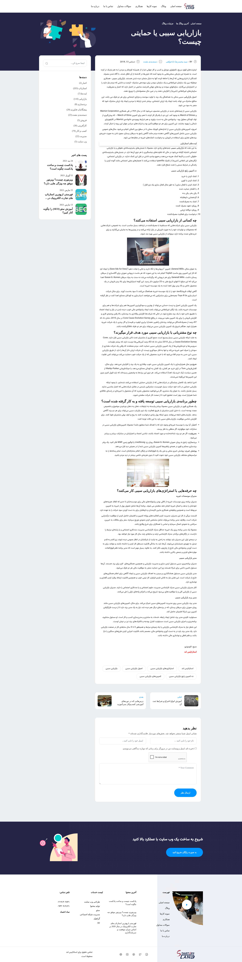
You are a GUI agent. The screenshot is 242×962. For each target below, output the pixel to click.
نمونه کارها (152, 6)
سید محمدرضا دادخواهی (177, 62)
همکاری (139, 6)
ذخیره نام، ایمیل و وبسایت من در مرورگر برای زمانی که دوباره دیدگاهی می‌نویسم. (158, 748)
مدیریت (83, 136)
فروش (83, 120)
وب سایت (82, 141)
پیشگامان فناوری (79, 109)
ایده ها (84, 93)
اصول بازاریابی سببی (134, 668)
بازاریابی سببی (111, 668)
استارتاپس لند (187, 668)
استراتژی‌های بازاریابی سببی (162, 668)
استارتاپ (82, 88)
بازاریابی (83, 99)
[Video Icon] (187, 905)
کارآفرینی (82, 125)
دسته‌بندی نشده (150, 62)
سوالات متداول (124, 6)
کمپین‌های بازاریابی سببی (150, 676)
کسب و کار (81, 131)
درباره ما (95, 6)
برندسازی (82, 104)
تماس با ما (108, 6)
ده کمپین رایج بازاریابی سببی (181, 676)
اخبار (84, 83)
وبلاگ (163, 6)
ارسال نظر (185, 793)
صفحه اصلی (176, 6)
